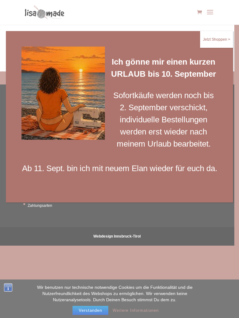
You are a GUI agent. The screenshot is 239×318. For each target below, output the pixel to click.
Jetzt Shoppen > (216, 39)
